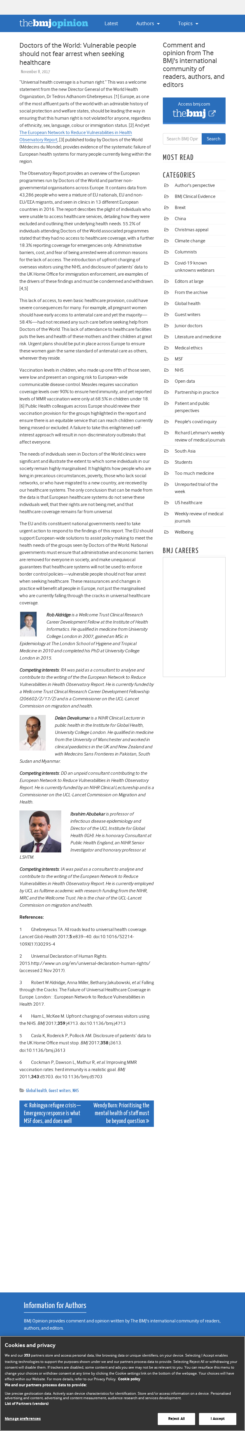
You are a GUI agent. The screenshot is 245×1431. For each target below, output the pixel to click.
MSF (179, 359)
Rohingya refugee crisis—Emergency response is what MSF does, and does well (52, 1113)
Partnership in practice (197, 392)
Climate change (190, 241)
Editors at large (189, 281)
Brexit (180, 207)
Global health (36, 1090)
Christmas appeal (191, 229)
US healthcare (188, 502)
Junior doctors (189, 325)
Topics (186, 23)
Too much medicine (194, 473)
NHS (76, 1090)
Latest (111, 23)
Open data (185, 381)
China (180, 218)
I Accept (218, 1419)
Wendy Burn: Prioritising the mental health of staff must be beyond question (121, 1113)
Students (183, 462)
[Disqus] (86, 1206)
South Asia (185, 451)
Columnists (186, 252)
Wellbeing (184, 532)
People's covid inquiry (196, 421)
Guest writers (60, 1090)
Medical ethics (189, 348)
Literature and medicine (198, 337)
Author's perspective (195, 185)
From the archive (191, 292)
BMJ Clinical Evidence (195, 196)
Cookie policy (129, 1379)
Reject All (176, 1419)
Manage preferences (23, 1419)
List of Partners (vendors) (27, 1404)
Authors (145, 23)
